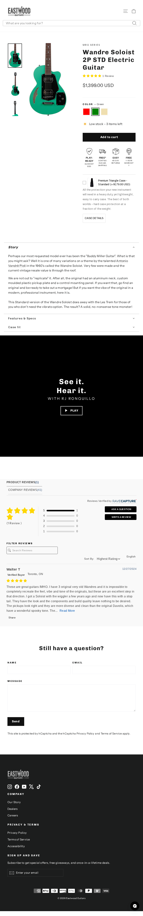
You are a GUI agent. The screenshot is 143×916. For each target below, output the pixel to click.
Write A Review (121, 517)
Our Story (14, 802)
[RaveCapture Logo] (124, 501)
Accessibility (16, 846)
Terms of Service (111, 733)
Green (95, 111)
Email (77, 662)
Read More (67, 610)
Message (15, 681)
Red (86, 111)
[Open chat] (134, 905)
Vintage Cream (104, 111)
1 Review (108, 75)
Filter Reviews (20, 543)
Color (93, 104)
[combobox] (71, 23)
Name (12, 662)
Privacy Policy (85, 733)
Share (11, 617)
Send (16, 721)
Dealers (12, 809)
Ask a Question (121, 509)
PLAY (74, 410)
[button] (71, 247)
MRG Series (91, 44)
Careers (12, 815)
